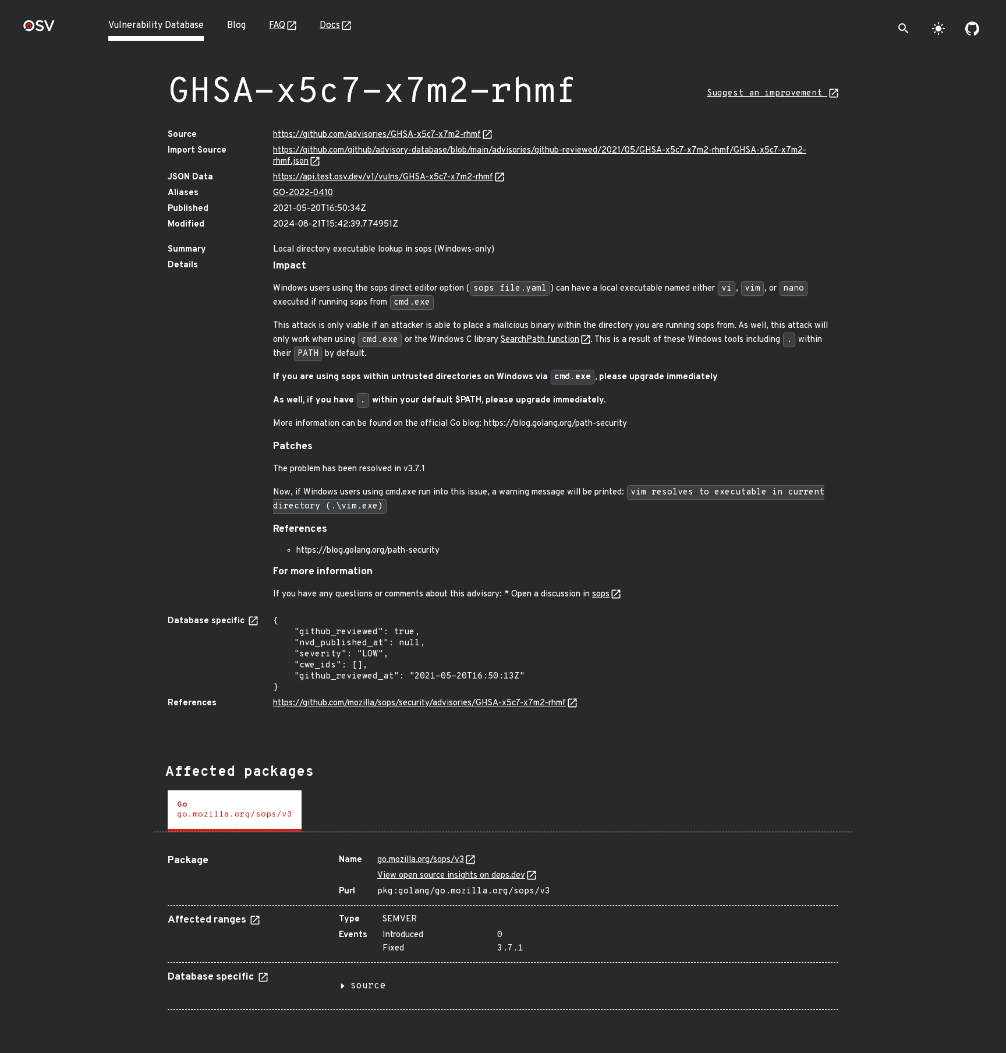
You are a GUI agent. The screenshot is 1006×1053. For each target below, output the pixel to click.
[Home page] (39, 29)
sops (601, 594)
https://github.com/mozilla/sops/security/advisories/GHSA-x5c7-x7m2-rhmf (419, 703)
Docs (330, 25)
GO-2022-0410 (303, 193)
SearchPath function (540, 339)
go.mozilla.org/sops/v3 (420, 859)
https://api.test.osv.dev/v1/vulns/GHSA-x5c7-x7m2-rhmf (383, 177)
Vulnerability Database (156, 25)
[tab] (235, 811)
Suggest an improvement (767, 93)
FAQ (277, 25)
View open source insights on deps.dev (451, 875)
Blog (236, 25)
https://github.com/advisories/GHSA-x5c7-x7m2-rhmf (377, 134)
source (367, 986)
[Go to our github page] (972, 29)
